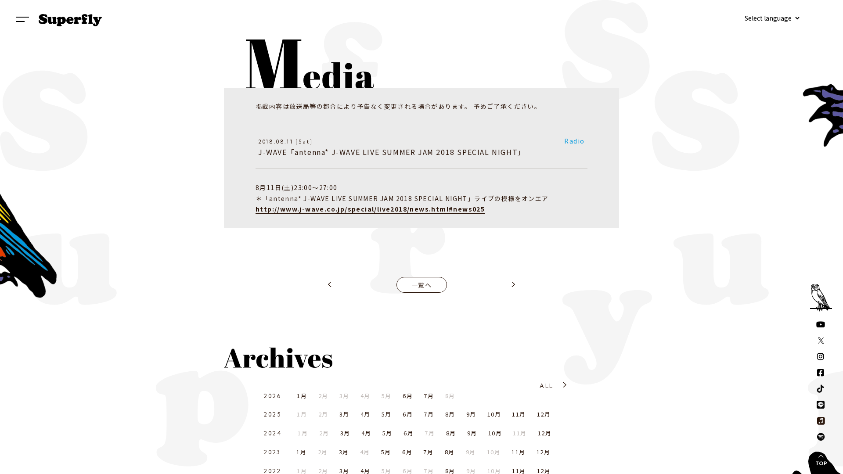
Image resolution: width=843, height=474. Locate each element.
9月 (471, 414)
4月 (365, 414)
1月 (302, 395)
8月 (450, 414)
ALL (546, 385)
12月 (544, 414)
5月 (387, 414)
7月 (429, 395)
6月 (408, 395)
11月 (519, 414)
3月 (344, 414)
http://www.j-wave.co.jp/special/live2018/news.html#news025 (370, 209)
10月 (494, 414)
